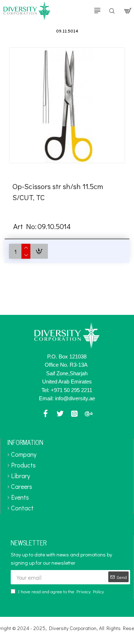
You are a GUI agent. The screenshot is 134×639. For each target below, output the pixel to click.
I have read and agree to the (61, 591)
